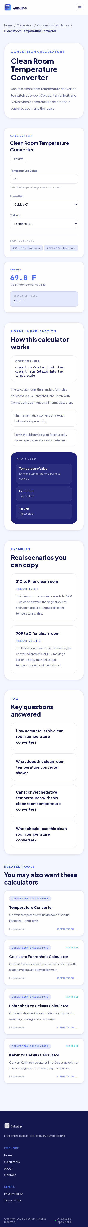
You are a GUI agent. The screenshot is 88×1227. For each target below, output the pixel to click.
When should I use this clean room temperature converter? (41, 834)
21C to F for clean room (26, 248)
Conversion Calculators (53, 25)
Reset (18, 159)
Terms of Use (12, 1200)
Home (8, 25)
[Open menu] (80, 7)
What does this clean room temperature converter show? (40, 767)
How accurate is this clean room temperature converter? (39, 736)
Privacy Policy (13, 1193)
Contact (10, 1175)
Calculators (25, 25)
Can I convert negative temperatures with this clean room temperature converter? (38, 801)
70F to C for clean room (61, 248)
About (8, 1168)
